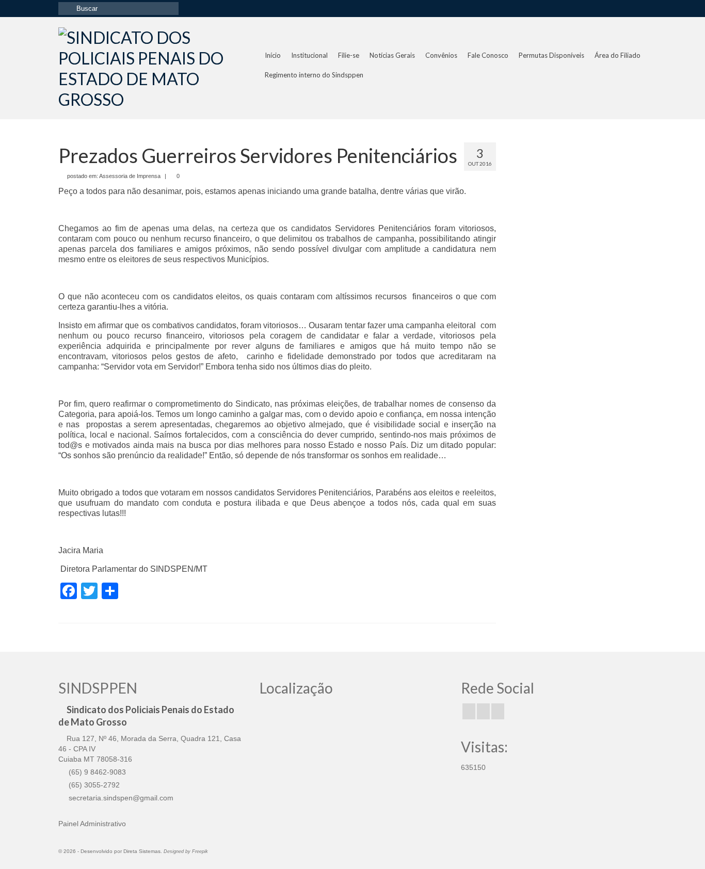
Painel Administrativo (92, 823)
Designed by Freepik (186, 851)
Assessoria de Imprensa (130, 176)
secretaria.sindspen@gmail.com (120, 798)
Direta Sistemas (142, 851)
